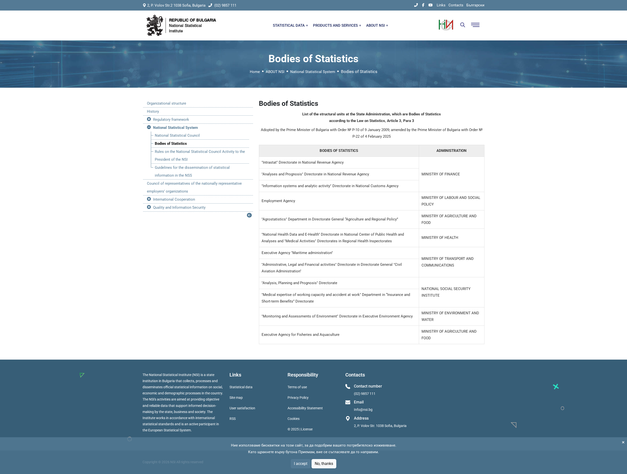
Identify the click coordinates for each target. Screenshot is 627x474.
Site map (236, 398)
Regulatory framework (171, 119)
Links (441, 5)
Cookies (294, 419)
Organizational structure (166, 103)
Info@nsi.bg (363, 410)
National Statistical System (312, 72)
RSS (232, 419)
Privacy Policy (298, 398)
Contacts (455, 5)
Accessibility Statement (305, 408)
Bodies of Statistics (171, 143)
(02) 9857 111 (224, 5)
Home (255, 72)
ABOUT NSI (376, 25)
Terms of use (297, 387)
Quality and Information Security (179, 207)
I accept (300, 463)
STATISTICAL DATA (289, 25)
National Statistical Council (177, 135)
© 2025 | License (300, 429)
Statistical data (241, 387)
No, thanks (324, 463)
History (153, 111)
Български (475, 5)
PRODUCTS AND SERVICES (336, 25)
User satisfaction (242, 408)
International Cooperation (174, 199)
